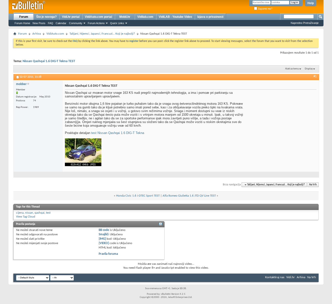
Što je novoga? (46, 17)
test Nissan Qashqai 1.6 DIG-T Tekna (117, 133)
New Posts (39, 23)
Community (75, 23)
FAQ (50, 23)
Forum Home (22, 23)
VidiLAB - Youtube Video (175, 17)
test (48, 212)
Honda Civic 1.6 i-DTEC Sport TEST (138, 195)
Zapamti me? (264, 8)
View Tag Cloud (25, 216)
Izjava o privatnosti (210, 17)
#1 (315, 76)
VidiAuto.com (55, 33)
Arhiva (36, 33)
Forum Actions (96, 23)
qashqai (39, 212)
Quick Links (117, 23)
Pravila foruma (108, 254)
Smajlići (103, 234)
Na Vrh (313, 184)
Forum (23, 17)
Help (310, 3)
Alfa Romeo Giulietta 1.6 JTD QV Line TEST (189, 195)
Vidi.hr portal (70, 17)
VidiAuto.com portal (98, 17)
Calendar (61, 23)
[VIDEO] (104, 243)
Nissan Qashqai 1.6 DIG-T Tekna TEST (49, 61)
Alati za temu (292, 68)
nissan (29, 212)
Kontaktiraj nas (274, 277)
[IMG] (102, 238)
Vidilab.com (145, 17)
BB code (104, 230)
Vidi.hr (290, 277)
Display (309, 68)
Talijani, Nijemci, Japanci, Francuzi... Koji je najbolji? (102, 33)
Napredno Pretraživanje (305, 22)
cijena (20, 212)
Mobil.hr (124, 17)
